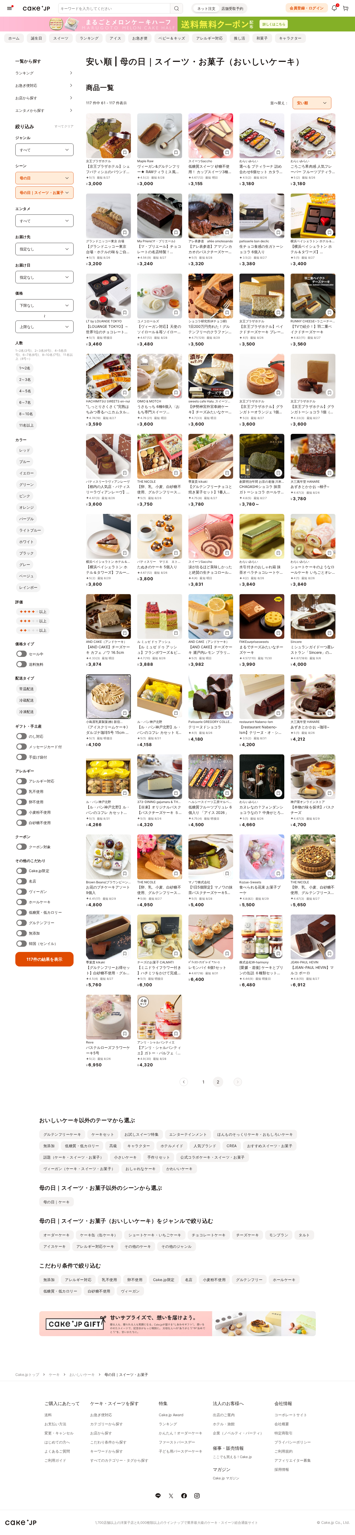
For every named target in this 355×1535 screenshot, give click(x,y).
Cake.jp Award (171, 1415)
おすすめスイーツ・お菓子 (270, 1146)
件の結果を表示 (44, 959)
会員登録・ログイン (307, 8)
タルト (304, 1235)
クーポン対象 (40, 847)
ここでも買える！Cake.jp (232, 1457)
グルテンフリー (42, 922)
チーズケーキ (247, 1235)
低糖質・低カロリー (45, 912)
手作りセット (158, 1157)
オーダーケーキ (56, 1235)
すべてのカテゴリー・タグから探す (119, 1460)
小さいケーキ (125, 1157)
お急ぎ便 (139, 38)
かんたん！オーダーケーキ (180, 1433)
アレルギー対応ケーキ (95, 1246)
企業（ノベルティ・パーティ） (238, 1433)
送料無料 (36, 664)
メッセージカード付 (45, 746)
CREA (231, 1146)
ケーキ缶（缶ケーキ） (99, 1235)
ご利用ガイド (55, 1460)
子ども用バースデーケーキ (180, 1451)
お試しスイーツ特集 (141, 1134)
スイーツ (60, 38)
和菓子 (262, 38)
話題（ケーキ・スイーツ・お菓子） (73, 1157)
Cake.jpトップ (27, 1374)
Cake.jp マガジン (226, 1478)
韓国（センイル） (43, 943)
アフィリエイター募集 (292, 1460)
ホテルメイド (172, 1146)
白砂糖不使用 (40, 822)
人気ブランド (205, 1146)
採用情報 (281, 1469)
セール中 (36, 654)
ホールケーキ (40, 902)
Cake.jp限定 (39, 870)
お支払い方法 (55, 1424)
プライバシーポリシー (292, 1442)
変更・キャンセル (59, 1433)
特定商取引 (283, 1433)
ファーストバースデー (177, 1442)
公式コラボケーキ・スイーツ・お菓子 (212, 1157)
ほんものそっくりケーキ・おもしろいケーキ (255, 1134)
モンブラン (278, 1235)
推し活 (239, 38)
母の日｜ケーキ (56, 1202)
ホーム (14, 38)
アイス (115, 38)
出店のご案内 (224, 1415)
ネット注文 (206, 8)
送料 (48, 1415)
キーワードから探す (106, 1451)
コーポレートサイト (290, 1415)
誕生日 (36, 38)
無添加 (34, 933)
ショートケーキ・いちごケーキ (154, 1235)
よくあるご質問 (57, 1451)
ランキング (89, 38)
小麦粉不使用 (40, 812)
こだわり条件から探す (108, 1442)
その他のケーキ (137, 1246)
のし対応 (36, 736)
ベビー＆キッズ (172, 38)
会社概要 (281, 1424)
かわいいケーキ (179, 1168)
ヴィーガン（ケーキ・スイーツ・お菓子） (79, 1168)
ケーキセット (102, 1134)
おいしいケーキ (82, 1374)
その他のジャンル (176, 1246)
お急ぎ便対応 (101, 1415)
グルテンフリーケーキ (62, 1134)
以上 (43, 611)
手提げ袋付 (38, 757)
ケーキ (54, 1374)
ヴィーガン (38, 891)
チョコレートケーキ (209, 1235)
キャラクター (290, 38)
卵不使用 (36, 802)
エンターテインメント (188, 1134)
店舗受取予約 (232, 8)
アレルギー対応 (209, 38)
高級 (113, 1146)
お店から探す (101, 1433)
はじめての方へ (57, 1442)
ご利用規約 (283, 1451)
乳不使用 (36, 791)
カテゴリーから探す (106, 1424)
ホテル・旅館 (224, 1424)
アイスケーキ (54, 1246)
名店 (32, 881)
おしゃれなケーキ (141, 1168)
